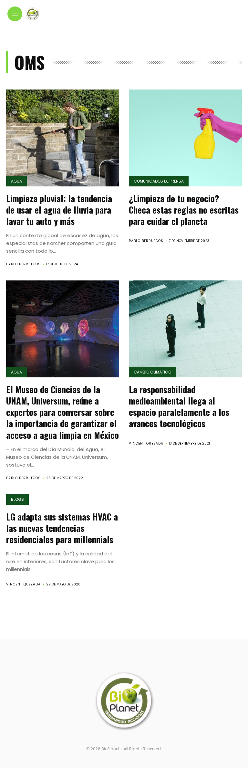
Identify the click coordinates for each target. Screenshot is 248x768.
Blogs (17, 499)
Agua (16, 181)
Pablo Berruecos (23, 264)
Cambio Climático (152, 372)
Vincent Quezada (146, 443)
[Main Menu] (15, 14)
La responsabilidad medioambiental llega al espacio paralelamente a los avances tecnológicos (179, 406)
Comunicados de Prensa (159, 181)
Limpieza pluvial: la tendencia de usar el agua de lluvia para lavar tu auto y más (59, 209)
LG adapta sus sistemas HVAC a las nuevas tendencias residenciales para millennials (62, 528)
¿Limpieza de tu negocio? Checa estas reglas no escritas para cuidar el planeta (184, 209)
